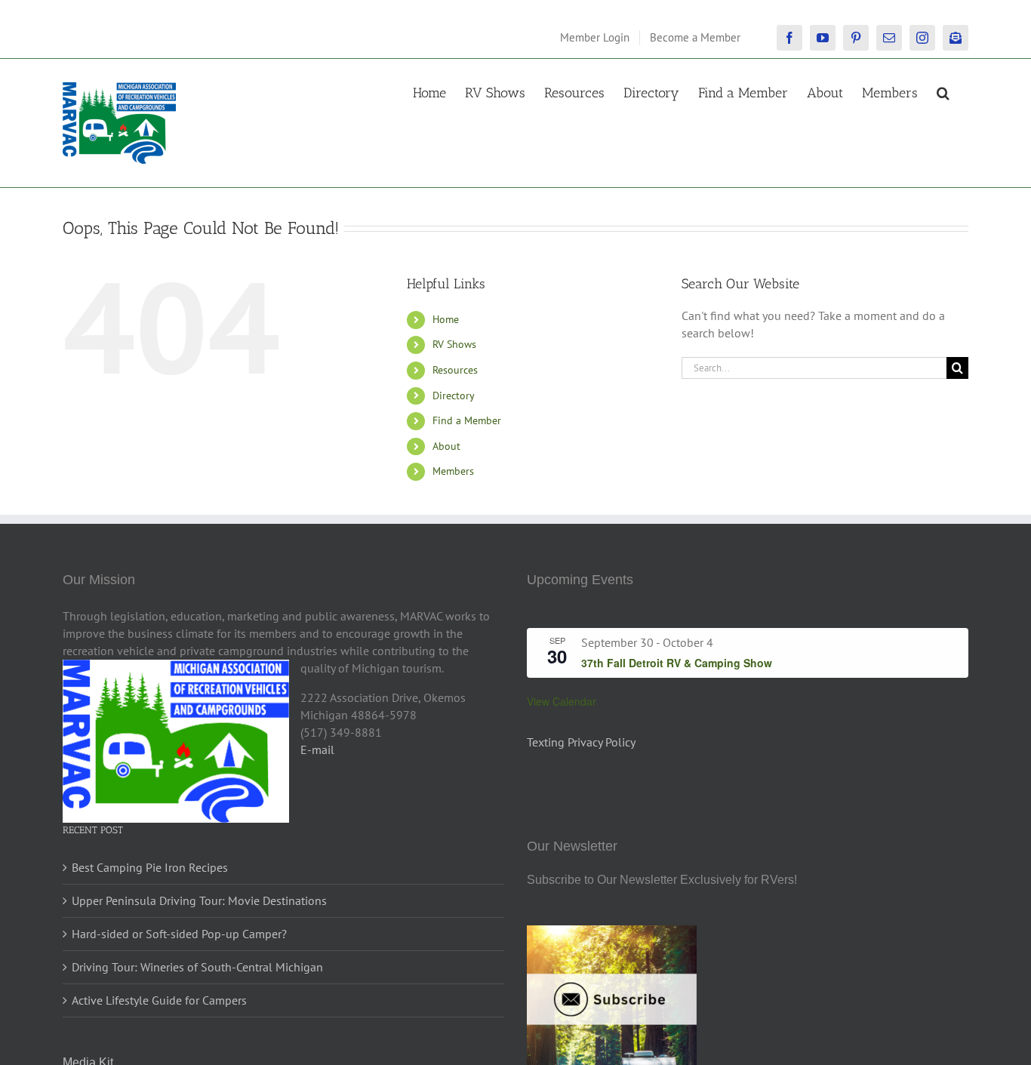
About (446, 446)
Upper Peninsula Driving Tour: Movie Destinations (199, 900)
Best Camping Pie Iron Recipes (150, 867)
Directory (453, 395)
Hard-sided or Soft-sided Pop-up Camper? (179, 933)
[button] (943, 91)
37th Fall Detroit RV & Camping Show (676, 662)
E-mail (317, 749)
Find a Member (466, 420)
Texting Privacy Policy (581, 742)
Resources (455, 370)
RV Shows (454, 344)
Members (453, 471)
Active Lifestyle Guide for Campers (159, 1000)
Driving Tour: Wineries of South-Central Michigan (197, 966)
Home (445, 319)
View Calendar (561, 701)
